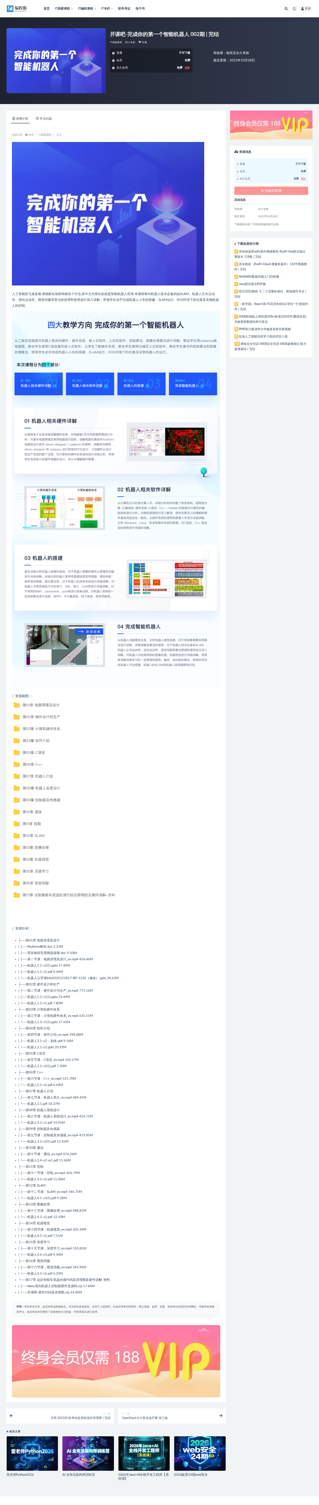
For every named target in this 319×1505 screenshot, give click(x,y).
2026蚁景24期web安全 (190, 1474)
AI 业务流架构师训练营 (78, 1474)
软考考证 (124, 8)
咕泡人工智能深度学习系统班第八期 (263, 336)
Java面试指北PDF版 (252, 284)
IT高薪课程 (116, 42)
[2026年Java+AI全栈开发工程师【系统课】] (144, 1453)
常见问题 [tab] (46, 118)
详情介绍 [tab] (22, 118)
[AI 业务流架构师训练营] (88, 1453)
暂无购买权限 (271, 190)
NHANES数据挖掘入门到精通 (259, 276)
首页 (47, 8)
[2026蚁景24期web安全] (199, 1453)
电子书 (140, 8)
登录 (308, 8)
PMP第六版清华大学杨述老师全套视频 (265, 329)
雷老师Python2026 (20, 1474)
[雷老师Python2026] (32, 1453)
